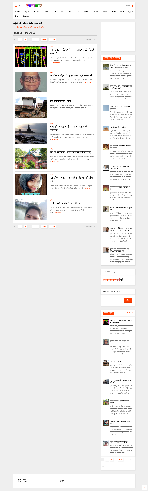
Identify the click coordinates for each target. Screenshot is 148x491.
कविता (46, 12)
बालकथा (17, 12)
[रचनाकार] (34, 6)
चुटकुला (130, 12)
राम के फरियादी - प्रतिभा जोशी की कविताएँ (70, 152)
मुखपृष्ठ (62, 481)
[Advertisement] (118, 36)
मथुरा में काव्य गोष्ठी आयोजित (118, 127)
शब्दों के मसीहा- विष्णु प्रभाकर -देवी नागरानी (71, 75)
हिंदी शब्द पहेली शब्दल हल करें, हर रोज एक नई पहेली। (30, 27)
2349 (53, 40)
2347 (35, 40)
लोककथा (104, 12)
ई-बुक (16, 16)
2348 (44, 40)
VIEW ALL (128, 312)
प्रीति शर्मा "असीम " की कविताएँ (65, 203)
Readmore (56, 63)
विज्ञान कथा (26, 16)
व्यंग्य (70, 12)
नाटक (77, 12)
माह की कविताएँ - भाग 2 (61, 101)
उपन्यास (95, 12)
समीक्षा (114, 12)
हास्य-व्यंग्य (37, 12)
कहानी (122, 12)
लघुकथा (26, 12)
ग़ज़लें (62, 12)
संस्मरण (86, 12)
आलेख (54, 12)
